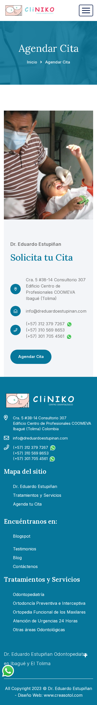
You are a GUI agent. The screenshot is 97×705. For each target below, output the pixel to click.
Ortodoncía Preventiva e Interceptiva (49, 603)
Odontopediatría (28, 594)
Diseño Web (29, 695)
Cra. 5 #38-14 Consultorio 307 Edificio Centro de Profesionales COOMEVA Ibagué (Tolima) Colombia (52, 423)
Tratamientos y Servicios (37, 495)
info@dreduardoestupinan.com (56, 311)
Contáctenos (25, 566)
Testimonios (24, 548)
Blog (17, 557)
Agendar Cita (31, 356)
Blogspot (21, 536)
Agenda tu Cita (27, 504)
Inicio (32, 62)
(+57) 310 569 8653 (45, 330)
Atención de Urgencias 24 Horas (45, 620)
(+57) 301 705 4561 (45, 336)
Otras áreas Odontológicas (39, 629)
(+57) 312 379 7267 (45, 323)
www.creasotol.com (63, 695)
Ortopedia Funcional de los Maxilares (49, 612)
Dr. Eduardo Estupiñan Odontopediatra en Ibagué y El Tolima (45, 658)
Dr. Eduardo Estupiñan (35, 486)
